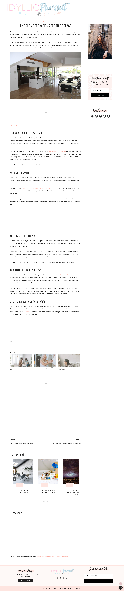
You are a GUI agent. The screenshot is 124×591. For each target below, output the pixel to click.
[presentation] (23, 471)
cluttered (28, 312)
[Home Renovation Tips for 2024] (45, 360)
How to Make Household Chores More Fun (66, 441)
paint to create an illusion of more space (36, 188)
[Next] (76, 479)
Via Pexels (13, 125)
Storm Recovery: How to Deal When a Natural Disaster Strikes (73, 492)
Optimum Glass (65, 275)
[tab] (43, 501)
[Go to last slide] (14, 479)
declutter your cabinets (57, 151)
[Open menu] (120, 8)
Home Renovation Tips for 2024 (44, 368)
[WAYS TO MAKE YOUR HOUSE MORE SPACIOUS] (21, 360)
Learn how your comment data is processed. (52, 557)
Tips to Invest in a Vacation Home (21, 441)
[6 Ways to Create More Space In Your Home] (69, 360)
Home (45, 21)
